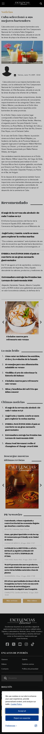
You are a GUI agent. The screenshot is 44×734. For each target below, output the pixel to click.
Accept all (22, 711)
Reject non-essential (22, 718)
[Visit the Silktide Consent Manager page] (36, 725)
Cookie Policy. (16, 704)
